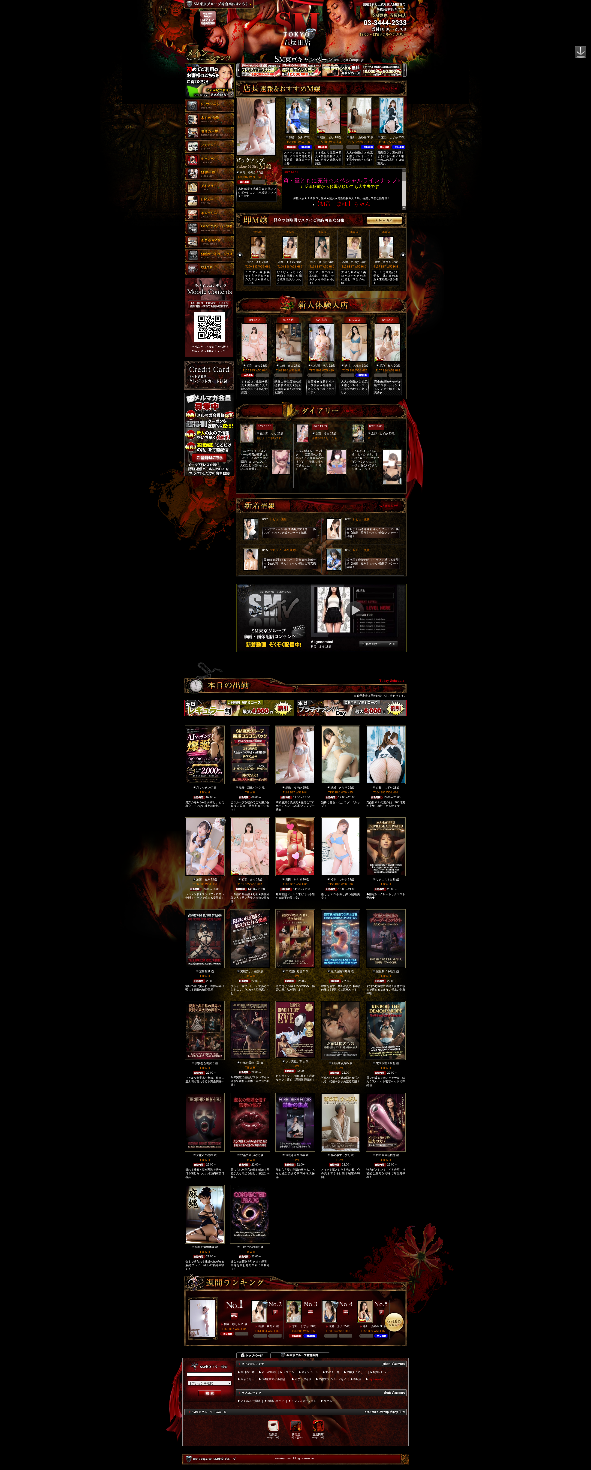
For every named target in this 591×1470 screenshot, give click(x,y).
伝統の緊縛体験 (204, 1247)
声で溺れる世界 (295, 971)
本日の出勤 (247, 1372)
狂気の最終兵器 (250, 1062)
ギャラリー (247, 1379)
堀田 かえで (293, 879)
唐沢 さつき (382, 262)
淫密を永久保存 (295, 1155)
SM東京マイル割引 (273, 1379)
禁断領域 (204, 971)
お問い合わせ (275, 1401)
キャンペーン (310, 1372)
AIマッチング (204, 787)
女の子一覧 (332, 1372)
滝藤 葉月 (336, 1326)
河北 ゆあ (254, 262)
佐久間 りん (319, 365)
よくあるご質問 (250, 1401)
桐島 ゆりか (248, 172)
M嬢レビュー (381, 1372)
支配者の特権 (204, 1155)
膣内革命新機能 (385, 1155)
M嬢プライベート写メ (332, 1379)
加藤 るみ (296, 137)
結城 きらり (339, 787)
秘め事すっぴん (340, 1155)
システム (288, 1372)
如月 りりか (318, 262)
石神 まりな (350, 262)
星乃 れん (386, 365)
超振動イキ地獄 (385, 971)
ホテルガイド (303, 1379)
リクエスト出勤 (385, 879)
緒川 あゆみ (358, 137)
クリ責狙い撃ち (295, 1061)
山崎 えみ (286, 365)
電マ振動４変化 (385, 1063)
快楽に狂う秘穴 (250, 1155)
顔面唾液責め (340, 1063)
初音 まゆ (327, 137)
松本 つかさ (339, 879)
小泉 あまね (286, 262)
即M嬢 (357, 1379)
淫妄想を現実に (204, 1063)
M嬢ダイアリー (356, 1372)
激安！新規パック (250, 787)
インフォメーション (303, 1401)
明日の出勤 (269, 1372)
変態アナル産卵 (250, 971)
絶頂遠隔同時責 (340, 971)
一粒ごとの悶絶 (250, 1247)
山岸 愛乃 (265, 1326)
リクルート (331, 1401)
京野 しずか (389, 137)
